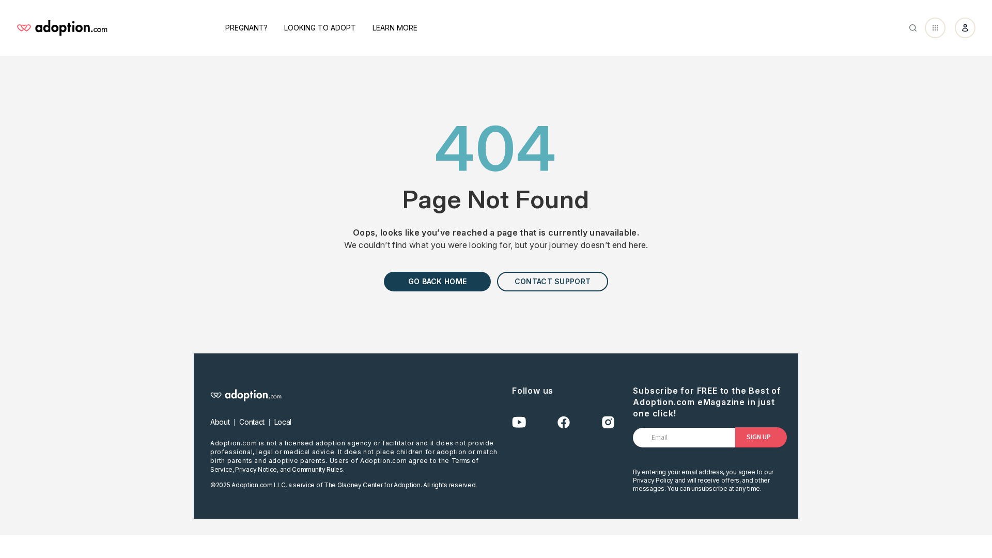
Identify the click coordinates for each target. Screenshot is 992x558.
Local (282, 421)
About (219, 421)
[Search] (913, 28)
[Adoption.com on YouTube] (519, 422)
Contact (252, 421)
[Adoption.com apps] (935, 28)
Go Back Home (437, 281)
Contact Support (553, 281)
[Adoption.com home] (62, 28)
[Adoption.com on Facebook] (563, 422)
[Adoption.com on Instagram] (608, 422)
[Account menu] (965, 28)
